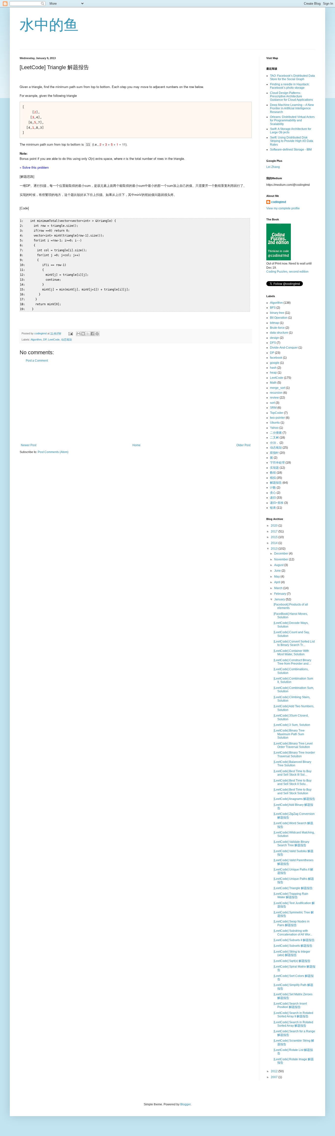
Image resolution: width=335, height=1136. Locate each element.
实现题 (274, 467)
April (277, 582)
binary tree (277, 313)
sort (272, 402)
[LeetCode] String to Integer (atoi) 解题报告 (292, 953)
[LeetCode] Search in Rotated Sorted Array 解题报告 (293, 1024)
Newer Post (28, 445)
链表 (273, 507)
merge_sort (277, 388)
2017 (274, 531)
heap (273, 372)
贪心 (273, 492)
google (274, 363)
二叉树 (274, 437)
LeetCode (54, 339)
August (279, 565)
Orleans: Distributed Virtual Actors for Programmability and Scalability (292, 120)
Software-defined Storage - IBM (291, 149)
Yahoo (274, 427)
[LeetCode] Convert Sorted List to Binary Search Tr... (294, 643)
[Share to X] (87, 333)
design (274, 338)
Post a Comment (37, 360)
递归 (273, 497)
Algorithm (36, 339)
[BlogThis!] (83, 333)
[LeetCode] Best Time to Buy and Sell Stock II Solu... (292, 782)
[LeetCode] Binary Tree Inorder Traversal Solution (294, 754)
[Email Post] (70, 333)
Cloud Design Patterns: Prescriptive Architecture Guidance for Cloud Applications (291, 96)
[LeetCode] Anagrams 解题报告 (294, 799)
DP (45, 339)
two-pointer (277, 417)
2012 (274, 1071)
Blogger (185, 1104)
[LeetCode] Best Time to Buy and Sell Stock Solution (292, 791)
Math (273, 382)
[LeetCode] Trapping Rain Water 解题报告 (291, 895)
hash (273, 367)
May (277, 576)
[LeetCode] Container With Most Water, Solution (291, 652)
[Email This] (78, 333)
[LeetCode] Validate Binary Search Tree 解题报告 (291, 843)
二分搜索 (276, 432)
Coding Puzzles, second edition (287, 271)
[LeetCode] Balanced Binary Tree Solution (292, 763)
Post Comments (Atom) (53, 452)
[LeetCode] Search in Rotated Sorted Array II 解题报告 (293, 1014)
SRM (273, 407)
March (278, 588)
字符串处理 (277, 462)
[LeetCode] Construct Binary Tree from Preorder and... (292, 661)
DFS (273, 342)
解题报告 (276, 482)
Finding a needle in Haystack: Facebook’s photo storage (289, 86)
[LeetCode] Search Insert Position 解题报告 (290, 1005)
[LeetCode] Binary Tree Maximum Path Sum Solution (289, 734)
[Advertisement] (136, 403)
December (281, 553)
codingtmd (278, 202)
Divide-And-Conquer (284, 347)
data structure (279, 332)
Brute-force (277, 327)
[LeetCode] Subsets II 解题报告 (294, 940)
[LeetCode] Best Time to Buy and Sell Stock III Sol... (292, 773)
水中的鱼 (49, 25)
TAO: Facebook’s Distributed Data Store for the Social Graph (292, 77)
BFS (273, 307)
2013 (274, 548)
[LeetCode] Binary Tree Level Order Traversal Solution (293, 745)
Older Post (243, 445)
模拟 (273, 478)
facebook (276, 357)
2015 (274, 537)
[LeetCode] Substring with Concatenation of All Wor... (293, 932)
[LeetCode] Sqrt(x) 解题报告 (292, 961)
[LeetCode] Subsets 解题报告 (293, 945)
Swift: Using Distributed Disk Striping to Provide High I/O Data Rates (291, 141)
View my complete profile (283, 208)
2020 (274, 525)
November (281, 559)
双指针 (274, 452)
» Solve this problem (34, 167)
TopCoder (276, 413)
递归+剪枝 (276, 503)
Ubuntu (275, 422)
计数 (273, 487)
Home (136, 445)
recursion (276, 392)
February (280, 593)
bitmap (274, 323)
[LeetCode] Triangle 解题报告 (293, 888)
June (278, 570)
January (280, 599)
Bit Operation (278, 317)
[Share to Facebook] (92, 333)
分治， (274, 442)
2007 (274, 1077)
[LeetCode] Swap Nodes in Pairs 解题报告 (291, 923)
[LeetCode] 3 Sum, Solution (292, 725)
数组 (273, 472)
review (274, 397)
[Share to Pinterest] (97, 333)
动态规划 (66, 339)
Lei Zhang (273, 167)
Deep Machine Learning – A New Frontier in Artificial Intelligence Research (292, 108)
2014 (274, 543)
